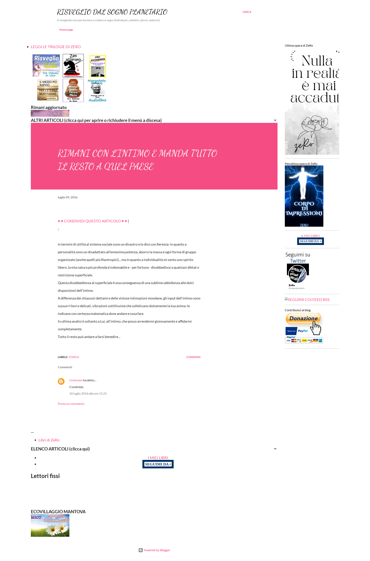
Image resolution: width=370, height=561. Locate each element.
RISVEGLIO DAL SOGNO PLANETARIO (112, 12)
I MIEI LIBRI (158, 457)
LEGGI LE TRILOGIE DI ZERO (56, 46)
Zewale (74, 357)
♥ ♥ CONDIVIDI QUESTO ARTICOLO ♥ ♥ (92, 221)
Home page (66, 29)
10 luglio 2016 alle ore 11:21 (88, 393)
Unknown (75, 380)
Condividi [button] (193, 357)
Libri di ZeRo (49, 440)
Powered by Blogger (156, 550)
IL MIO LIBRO (310, 235)
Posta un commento (71, 403)
